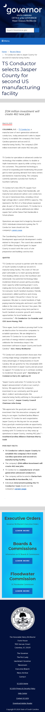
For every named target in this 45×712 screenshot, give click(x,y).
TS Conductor (24, 129)
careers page (17, 230)
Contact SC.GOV (22, 698)
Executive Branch (23, 669)
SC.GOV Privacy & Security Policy (22, 688)
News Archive (22, 673)
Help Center (22, 693)
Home (4, 51)
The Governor (22, 653)
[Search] (36, 30)
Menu (6, 41)
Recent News (15, 51)
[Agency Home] (22, 13)
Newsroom (22, 665)
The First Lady (22, 657)
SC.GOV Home (22, 683)
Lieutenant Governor (22, 661)
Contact (22, 676)
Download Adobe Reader (22, 703)
